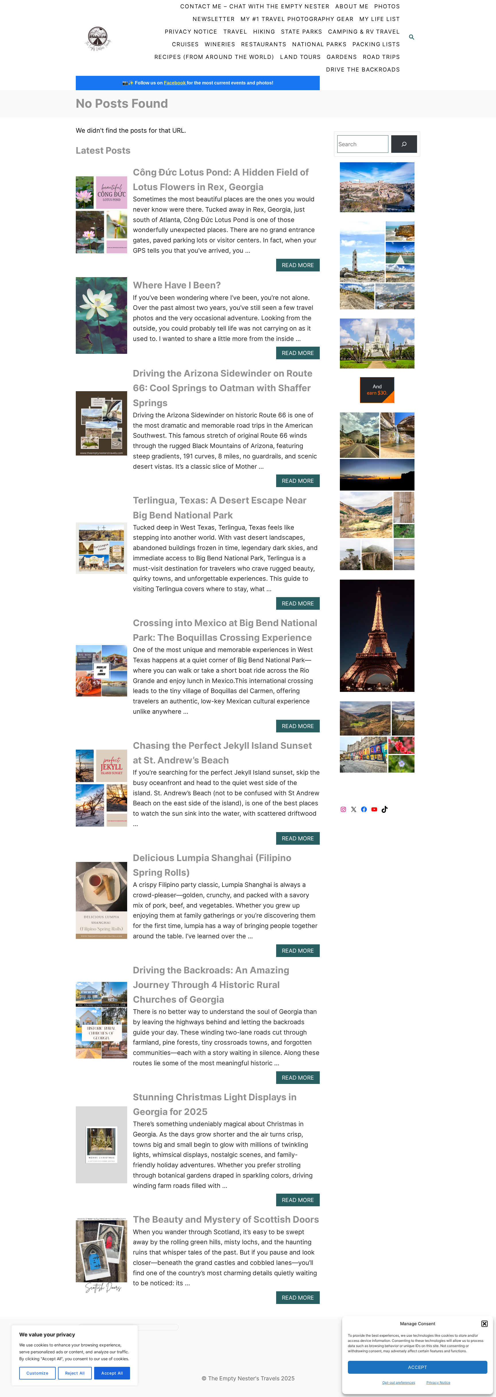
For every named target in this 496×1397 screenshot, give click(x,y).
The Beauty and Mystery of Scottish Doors (226, 1219)
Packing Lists (376, 44)
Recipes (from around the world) (214, 56)
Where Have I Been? (177, 285)
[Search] (404, 144)
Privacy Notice (438, 1382)
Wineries (220, 44)
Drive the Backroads (363, 69)
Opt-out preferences (398, 1382)
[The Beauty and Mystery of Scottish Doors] (101, 1258)
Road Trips (381, 56)
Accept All (112, 1373)
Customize (37, 1373)
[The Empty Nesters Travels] (109, 38)
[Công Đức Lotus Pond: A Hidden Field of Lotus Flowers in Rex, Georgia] (101, 218)
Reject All (75, 1373)
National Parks (319, 44)
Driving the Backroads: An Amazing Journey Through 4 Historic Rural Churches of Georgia (211, 984)
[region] (74, 1355)
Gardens (342, 56)
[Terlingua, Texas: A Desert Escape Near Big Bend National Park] (101, 551)
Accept (417, 1367)
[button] (484, 1324)
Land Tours (300, 56)
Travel (235, 31)
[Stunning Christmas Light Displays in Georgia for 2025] (101, 1148)
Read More (301, 266)
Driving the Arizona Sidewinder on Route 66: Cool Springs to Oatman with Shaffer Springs (223, 388)
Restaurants (263, 44)
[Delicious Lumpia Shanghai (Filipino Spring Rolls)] (101, 903)
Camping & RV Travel (364, 31)
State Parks (301, 31)
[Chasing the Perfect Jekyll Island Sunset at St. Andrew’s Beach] (101, 791)
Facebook (175, 82)
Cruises (185, 44)
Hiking (264, 31)
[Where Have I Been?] (101, 318)
